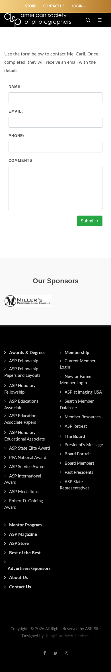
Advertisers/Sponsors (29, 568)
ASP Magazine (23, 534)
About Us (18, 578)
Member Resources (83, 417)
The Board (75, 437)
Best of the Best (25, 553)
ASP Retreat (76, 426)
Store (30, 6)
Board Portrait (78, 454)
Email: (16, 111)
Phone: (16, 136)
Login (77, 6)
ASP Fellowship (23, 361)
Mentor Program (25, 525)
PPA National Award (27, 458)
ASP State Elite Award (29, 448)
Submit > (90, 221)
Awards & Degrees (27, 353)
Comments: (21, 160)
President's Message (84, 445)
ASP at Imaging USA (83, 392)
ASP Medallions (24, 492)
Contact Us (54, 6)
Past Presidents (79, 472)
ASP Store (19, 543)
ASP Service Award (26, 467)
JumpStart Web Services (67, 636)
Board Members (79, 463)
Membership (77, 353)
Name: (15, 86)
